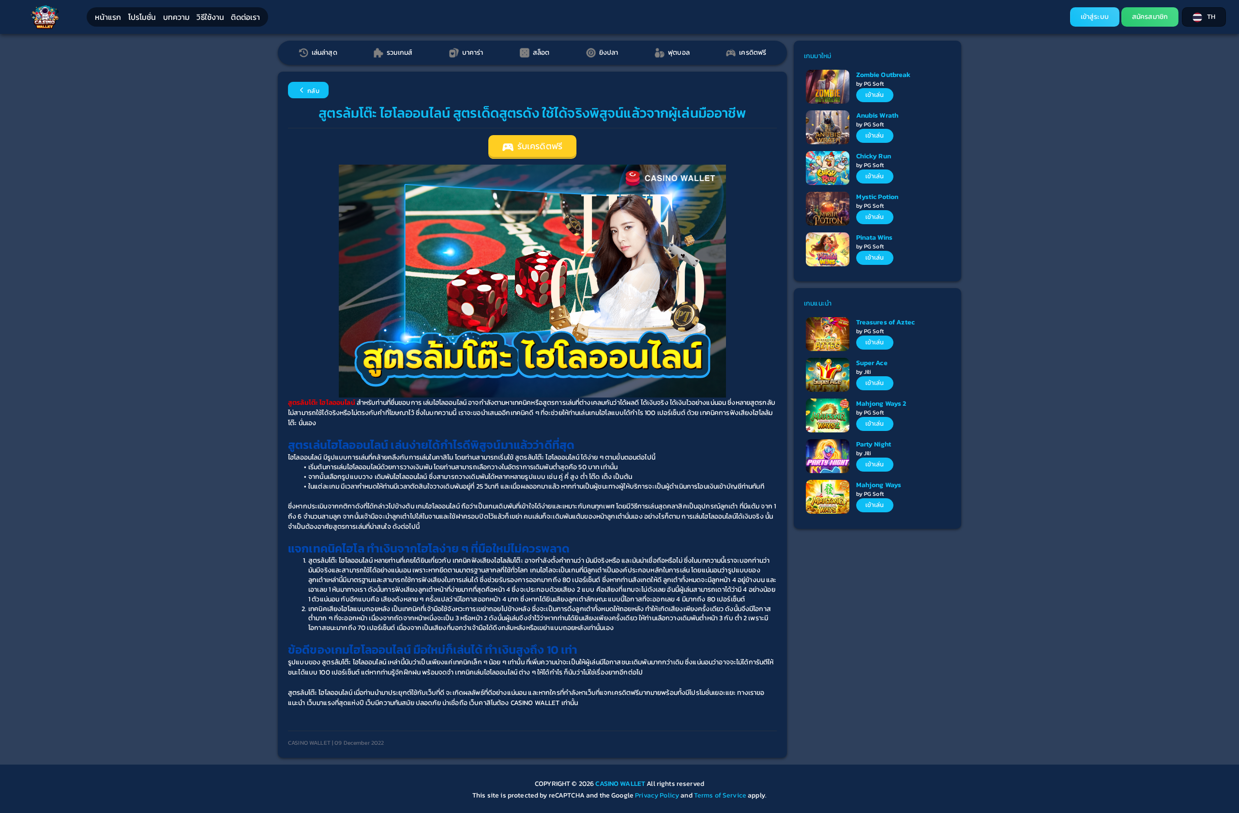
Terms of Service (720, 795)
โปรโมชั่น (142, 17)
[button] (1204, 17)
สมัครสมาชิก (1150, 17)
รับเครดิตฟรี (538, 146)
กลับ (312, 90)
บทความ (176, 17)
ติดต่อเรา (245, 17)
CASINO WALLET (621, 784)
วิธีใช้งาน (210, 17)
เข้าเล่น (874, 94)
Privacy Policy (657, 795)
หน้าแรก (108, 17)
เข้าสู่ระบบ (1095, 17)
